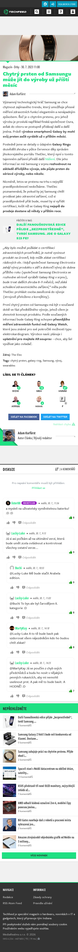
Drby (16, 66)
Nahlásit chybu (62, 424)
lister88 (15, 503)
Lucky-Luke (18, 533)
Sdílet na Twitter (55, 417)
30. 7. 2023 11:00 (30, 66)
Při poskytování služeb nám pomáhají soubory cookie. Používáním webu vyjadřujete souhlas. (35, 926)
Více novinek (39, 855)
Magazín (7, 66)
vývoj (58, 360)
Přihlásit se (38, 488)
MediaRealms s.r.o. (14, 934)
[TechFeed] (15, 11)
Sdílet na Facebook (24, 417)
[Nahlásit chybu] (38, 938)
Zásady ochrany (42, 897)
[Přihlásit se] (73, 12)
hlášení (50, 159)
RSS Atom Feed (12, 903)
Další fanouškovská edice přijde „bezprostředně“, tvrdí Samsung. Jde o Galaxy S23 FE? (43, 231)
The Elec (16, 355)
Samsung (48, 360)
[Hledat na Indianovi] (36, 12)
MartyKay (21, 628)
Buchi (18, 568)
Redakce (8, 897)
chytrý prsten (18, 360)
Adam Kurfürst (17, 93)
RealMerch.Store (67, 4)
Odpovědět (29, 523)
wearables (9, 365)
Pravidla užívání (42, 903)
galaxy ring (34, 360)
